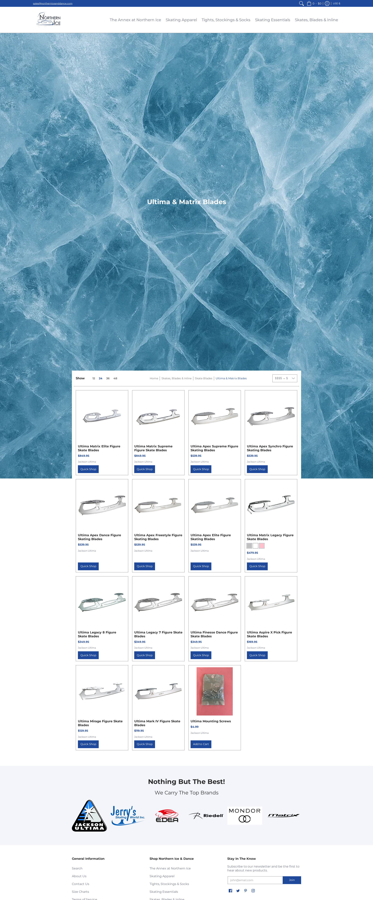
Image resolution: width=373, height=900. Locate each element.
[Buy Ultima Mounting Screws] (215, 691)
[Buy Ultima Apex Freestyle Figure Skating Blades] (158, 505)
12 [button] (93, 378)
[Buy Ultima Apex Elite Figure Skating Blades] (215, 505)
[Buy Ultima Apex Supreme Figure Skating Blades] (215, 416)
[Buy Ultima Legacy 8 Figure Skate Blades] (102, 602)
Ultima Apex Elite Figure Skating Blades (211, 537)
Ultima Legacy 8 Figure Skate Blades (97, 634)
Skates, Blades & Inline (176, 378)
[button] (314, 3)
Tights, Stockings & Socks (169, 884)
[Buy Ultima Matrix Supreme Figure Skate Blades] (158, 416)
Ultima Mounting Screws (211, 721)
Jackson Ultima (87, 461)
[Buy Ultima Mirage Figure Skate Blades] (102, 691)
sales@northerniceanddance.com (52, 3)
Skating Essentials (164, 892)
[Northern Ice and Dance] (48, 20)
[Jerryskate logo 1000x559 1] (128, 815)
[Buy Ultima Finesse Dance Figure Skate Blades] (215, 602)
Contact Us (80, 884)
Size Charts (80, 892)
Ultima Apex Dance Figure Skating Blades (99, 537)
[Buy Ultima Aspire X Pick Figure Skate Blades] (271, 602)
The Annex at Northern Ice (170, 868)
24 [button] (100, 378)
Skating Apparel (162, 876)
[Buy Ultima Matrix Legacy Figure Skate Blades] (271, 505)
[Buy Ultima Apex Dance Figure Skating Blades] (102, 505)
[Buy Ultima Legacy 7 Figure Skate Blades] (158, 602)
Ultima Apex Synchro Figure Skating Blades (270, 448)
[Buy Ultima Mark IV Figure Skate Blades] (158, 691)
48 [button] (115, 378)
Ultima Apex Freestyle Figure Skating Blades (158, 537)
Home (154, 378)
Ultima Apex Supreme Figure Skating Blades (214, 448)
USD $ (336, 3)
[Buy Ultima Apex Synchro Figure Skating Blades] (271, 416)
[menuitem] (301, 3)
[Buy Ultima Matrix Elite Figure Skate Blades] (102, 416)
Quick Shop (88, 469)
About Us (79, 876)
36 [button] (108, 378)
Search (77, 868)
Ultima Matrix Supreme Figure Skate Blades (153, 448)
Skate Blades (203, 378)
